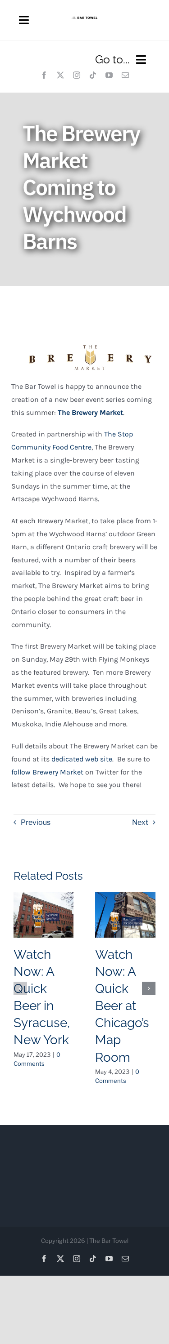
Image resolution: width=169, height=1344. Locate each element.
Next (140, 822)
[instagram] (76, 75)
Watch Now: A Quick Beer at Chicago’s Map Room (122, 1005)
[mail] (125, 75)
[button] (20, 988)
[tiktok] (92, 75)
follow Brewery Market (47, 772)
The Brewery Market (90, 412)
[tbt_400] (84, 20)
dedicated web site (81, 759)
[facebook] (44, 75)
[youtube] (109, 75)
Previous (35, 822)
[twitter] (60, 75)
